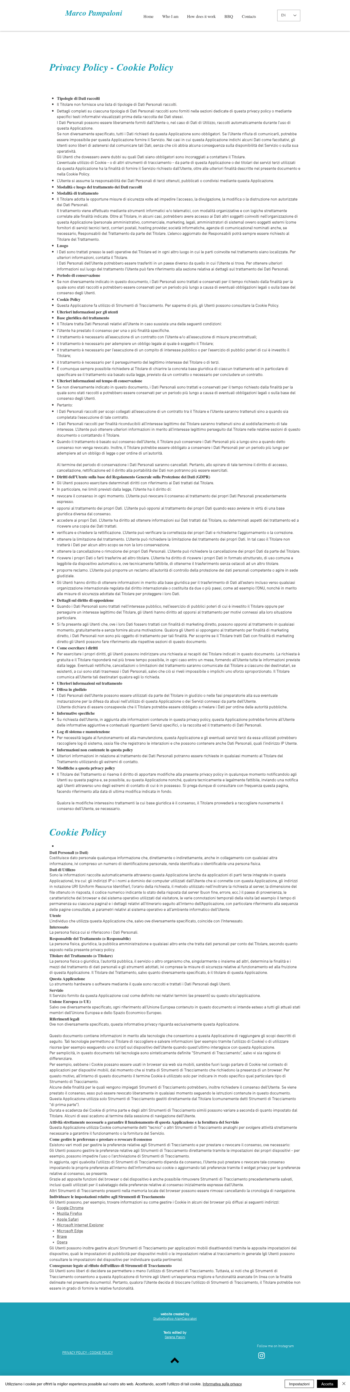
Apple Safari (68, 1219)
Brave (62, 1236)
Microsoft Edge (70, 1231)
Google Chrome (70, 1208)
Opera (62, 1242)
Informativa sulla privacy (222, 1383)
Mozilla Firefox (69, 1213)
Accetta (327, 1383)
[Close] (344, 1384)
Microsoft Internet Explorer (80, 1225)
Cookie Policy (145, 67)
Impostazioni (299, 1383)
